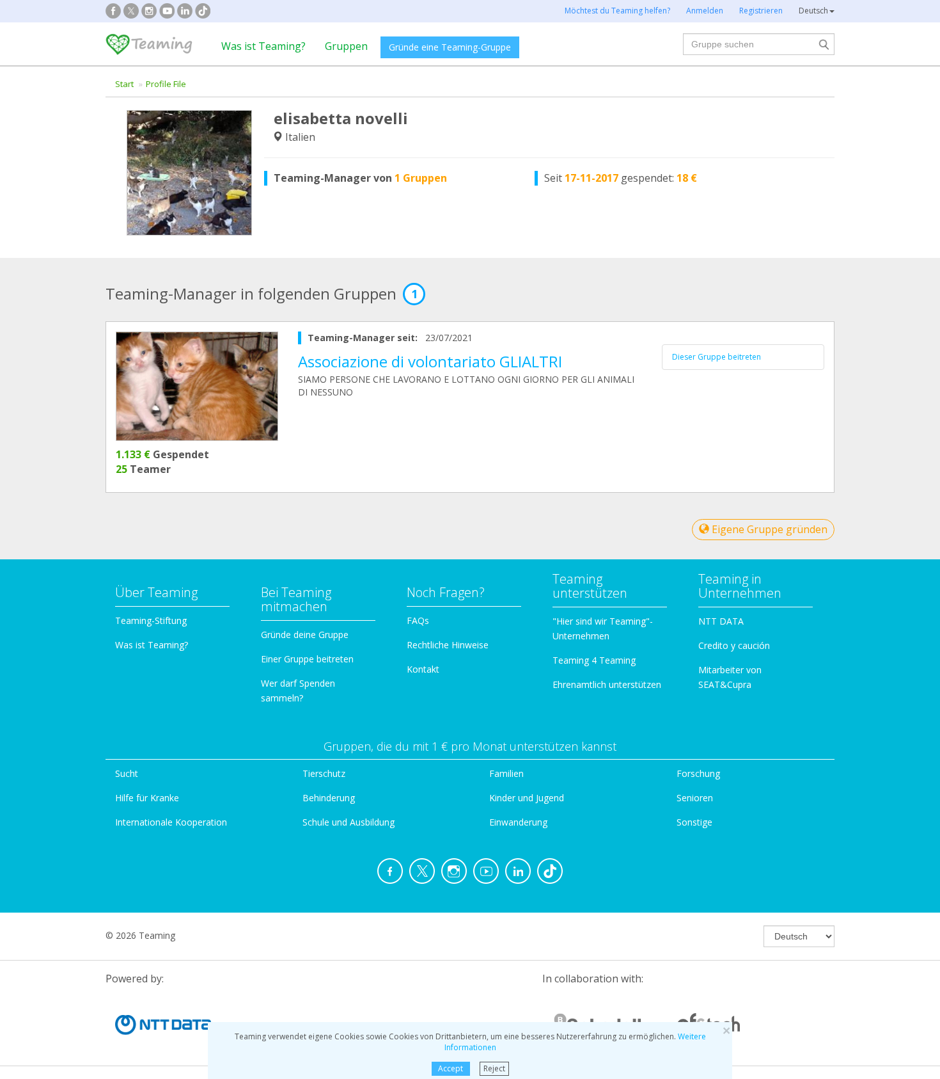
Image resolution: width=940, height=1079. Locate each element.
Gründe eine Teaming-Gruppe (450, 47)
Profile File (166, 84)
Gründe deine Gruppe (305, 634)
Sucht (126, 773)
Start (124, 84)
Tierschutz (323, 773)
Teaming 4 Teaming (594, 660)
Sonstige (694, 822)
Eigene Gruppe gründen (768, 529)
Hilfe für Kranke (147, 798)
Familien (506, 773)
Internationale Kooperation (171, 822)
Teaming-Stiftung (151, 620)
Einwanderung (518, 822)
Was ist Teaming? (263, 46)
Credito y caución (734, 645)
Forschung (698, 773)
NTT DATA (721, 621)
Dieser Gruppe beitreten (716, 356)
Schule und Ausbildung (348, 822)
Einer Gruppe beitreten (307, 659)
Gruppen (346, 46)
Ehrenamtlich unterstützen (606, 684)
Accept (450, 1068)
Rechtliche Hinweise (448, 645)
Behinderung (328, 798)
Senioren (695, 798)
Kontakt (423, 669)
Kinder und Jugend (526, 798)
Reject (494, 1068)
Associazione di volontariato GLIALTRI (430, 361)
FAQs (418, 620)
